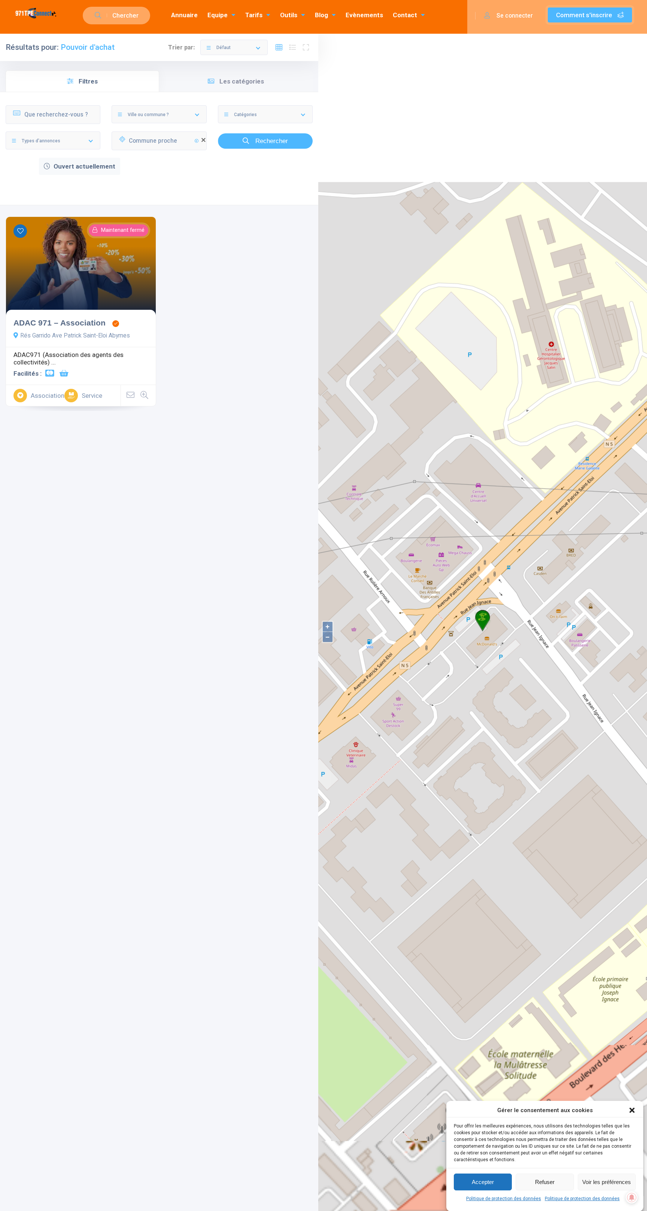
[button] (632, 1110)
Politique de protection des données (503, 1198)
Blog (321, 15)
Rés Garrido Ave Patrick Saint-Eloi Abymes (75, 335)
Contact (405, 15)
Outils (288, 15)
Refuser (545, 1181)
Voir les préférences (606, 1181)
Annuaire (184, 15)
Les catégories (241, 81)
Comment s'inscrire (585, 15)
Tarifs (253, 15)
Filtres (87, 81)
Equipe (217, 15)
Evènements (364, 15)
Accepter (483, 1181)
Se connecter (514, 15)
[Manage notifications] (632, 1198)
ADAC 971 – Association (59, 322)
